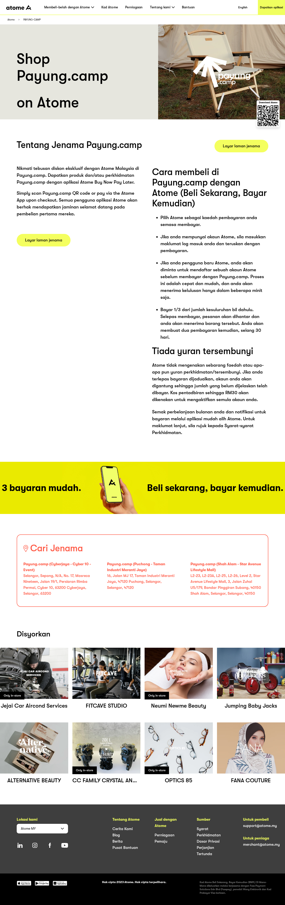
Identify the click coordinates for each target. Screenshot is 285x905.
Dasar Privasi (208, 841)
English (242, 7)
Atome (11, 19)
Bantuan (188, 7)
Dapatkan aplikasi (271, 7)
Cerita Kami (122, 829)
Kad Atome (109, 7)
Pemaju (161, 841)
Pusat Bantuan (125, 848)
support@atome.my (260, 826)
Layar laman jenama (43, 240)
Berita (117, 841)
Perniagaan (134, 7)
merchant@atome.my (261, 844)
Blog (116, 835)
